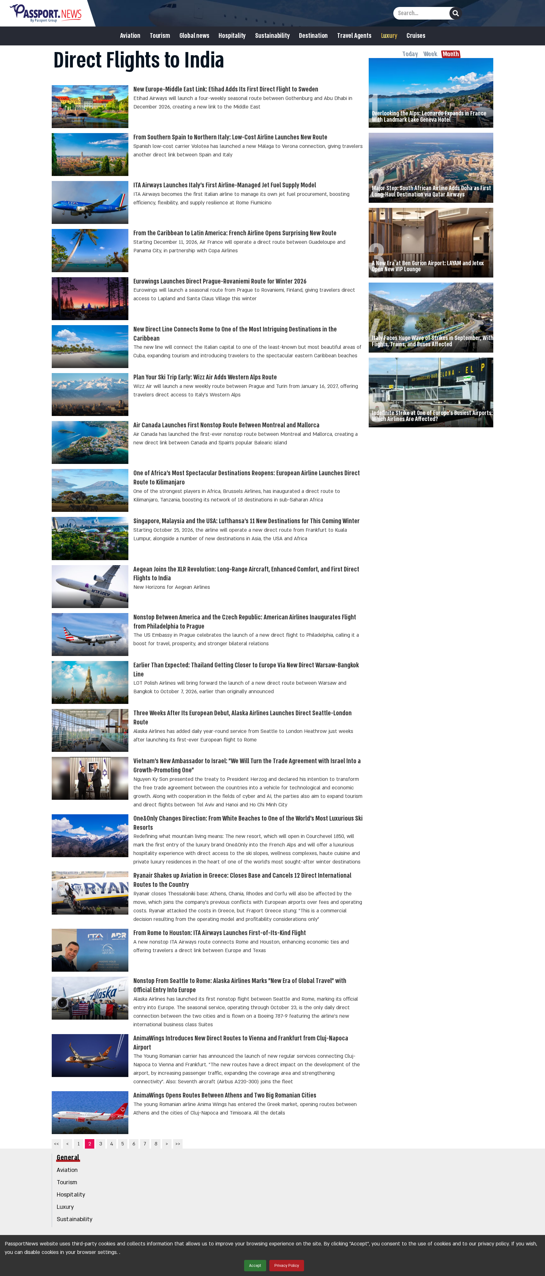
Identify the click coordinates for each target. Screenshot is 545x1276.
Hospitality (232, 36)
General (68, 1158)
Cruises (416, 36)
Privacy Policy (286, 1265)
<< (56, 1143)
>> (177, 1143)
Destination (313, 36)
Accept (255, 1265)
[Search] (455, 13)
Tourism (160, 36)
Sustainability (272, 36)
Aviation (130, 36)
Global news (194, 36)
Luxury (389, 36)
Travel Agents (354, 36)
